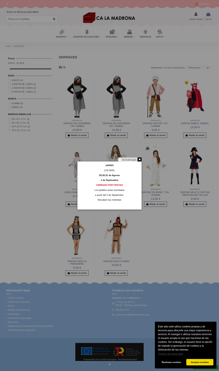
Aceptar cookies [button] (200, 362)
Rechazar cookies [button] (171, 362)
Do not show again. (129, 160)
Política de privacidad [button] (170, 354)
